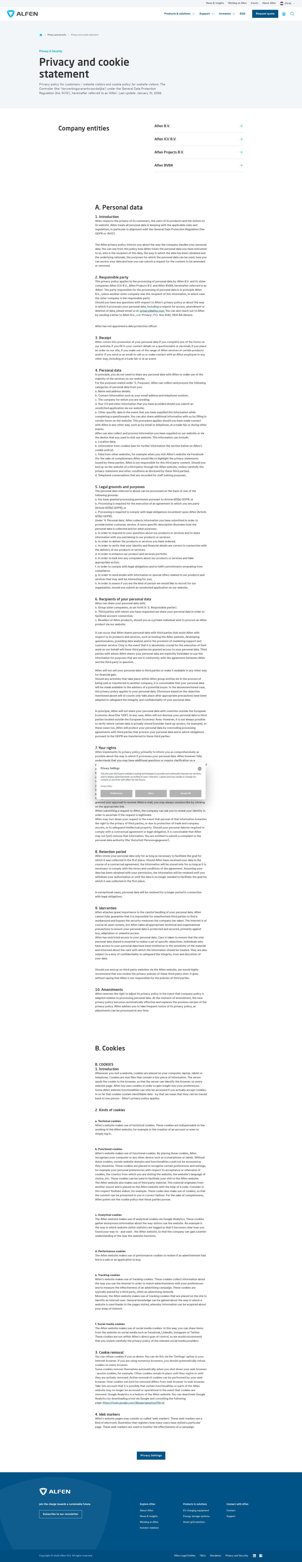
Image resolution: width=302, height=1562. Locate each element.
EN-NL (288, 3)
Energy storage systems (196, 1516)
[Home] (41, 35)
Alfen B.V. (162, 126)
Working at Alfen (237, 3)
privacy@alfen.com (152, 311)
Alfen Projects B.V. (169, 152)
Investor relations (149, 1528)
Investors (225, 13)
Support (204, 13)
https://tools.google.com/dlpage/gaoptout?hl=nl (133, 1403)
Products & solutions (177, 13)
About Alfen (269, 3)
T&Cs (203, 1555)
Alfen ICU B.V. (165, 139)
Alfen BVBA (163, 165)
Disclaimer (215, 1555)
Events (254, 3)
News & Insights (215, 3)
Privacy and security (57, 35)
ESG (242, 13)
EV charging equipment (196, 1510)
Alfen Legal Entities (184, 1555)
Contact (230, 1510)
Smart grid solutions (194, 1522)
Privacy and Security (236, 1555)
